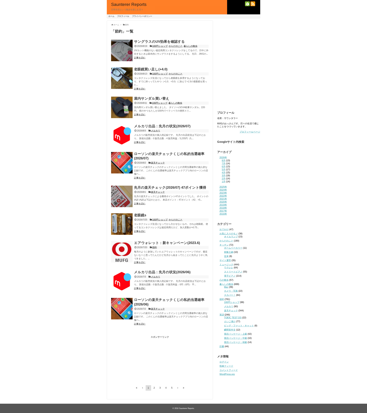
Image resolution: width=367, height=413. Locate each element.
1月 (223, 181)
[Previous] (142, 387)
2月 (223, 178)
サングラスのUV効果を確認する (159, 41)
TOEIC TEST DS (233, 317)
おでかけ (224, 229)
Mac (226, 287)
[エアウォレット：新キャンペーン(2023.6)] (122, 251)
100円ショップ (160, 46)
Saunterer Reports (129, 4)
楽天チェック (158, 163)
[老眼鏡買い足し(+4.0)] (122, 78)
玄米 (226, 256)
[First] (136, 387)
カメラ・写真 (231, 291)
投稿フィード (226, 366)
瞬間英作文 (230, 330)
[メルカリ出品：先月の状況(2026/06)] (122, 281)
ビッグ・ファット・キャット (239, 325)
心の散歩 (224, 280)
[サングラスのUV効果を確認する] (122, 50)
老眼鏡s (140, 215)
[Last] (183, 387)
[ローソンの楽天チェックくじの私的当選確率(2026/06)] (122, 308)
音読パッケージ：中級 (235, 338)
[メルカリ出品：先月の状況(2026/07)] (122, 135)
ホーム (111, 16)
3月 (223, 175)
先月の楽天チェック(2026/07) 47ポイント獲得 (170, 187)
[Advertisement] (160, 359)
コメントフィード (228, 370)
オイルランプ (231, 236)
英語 (221, 315)
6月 (223, 166)
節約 (154, 247)
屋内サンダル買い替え (151, 98)
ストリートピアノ (233, 272)
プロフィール (123, 16)
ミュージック (226, 264)
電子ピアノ (230, 276)
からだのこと (175, 46)
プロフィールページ (250, 132)
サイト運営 (225, 260)
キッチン (224, 245)
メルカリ (155, 130)
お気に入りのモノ (228, 233)
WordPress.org (227, 374)
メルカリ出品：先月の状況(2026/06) (162, 272)
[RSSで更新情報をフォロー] (252, 3)
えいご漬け (230, 321)
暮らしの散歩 (190, 46)
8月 (223, 160)
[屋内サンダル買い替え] (122, 107)
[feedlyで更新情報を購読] (247, 3)
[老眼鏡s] (122, 224)
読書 (221, 346)
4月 (223, 172)
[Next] (177, 387)
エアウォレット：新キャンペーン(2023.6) (167, 243)
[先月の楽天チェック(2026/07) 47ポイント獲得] (122, 196)
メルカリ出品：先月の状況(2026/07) (162, 126)
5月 (223, 169)
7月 (223, 163)
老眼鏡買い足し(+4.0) (150, 69)
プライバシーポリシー (142, 16)
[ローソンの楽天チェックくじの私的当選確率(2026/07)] (122, 162)
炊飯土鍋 (228, 252)
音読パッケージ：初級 (235, 342)
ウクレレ (228, 267)
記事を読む (140, 57)
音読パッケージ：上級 (235, 334)
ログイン (224, 362)
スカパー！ (230, 295)
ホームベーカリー (233, 248)
